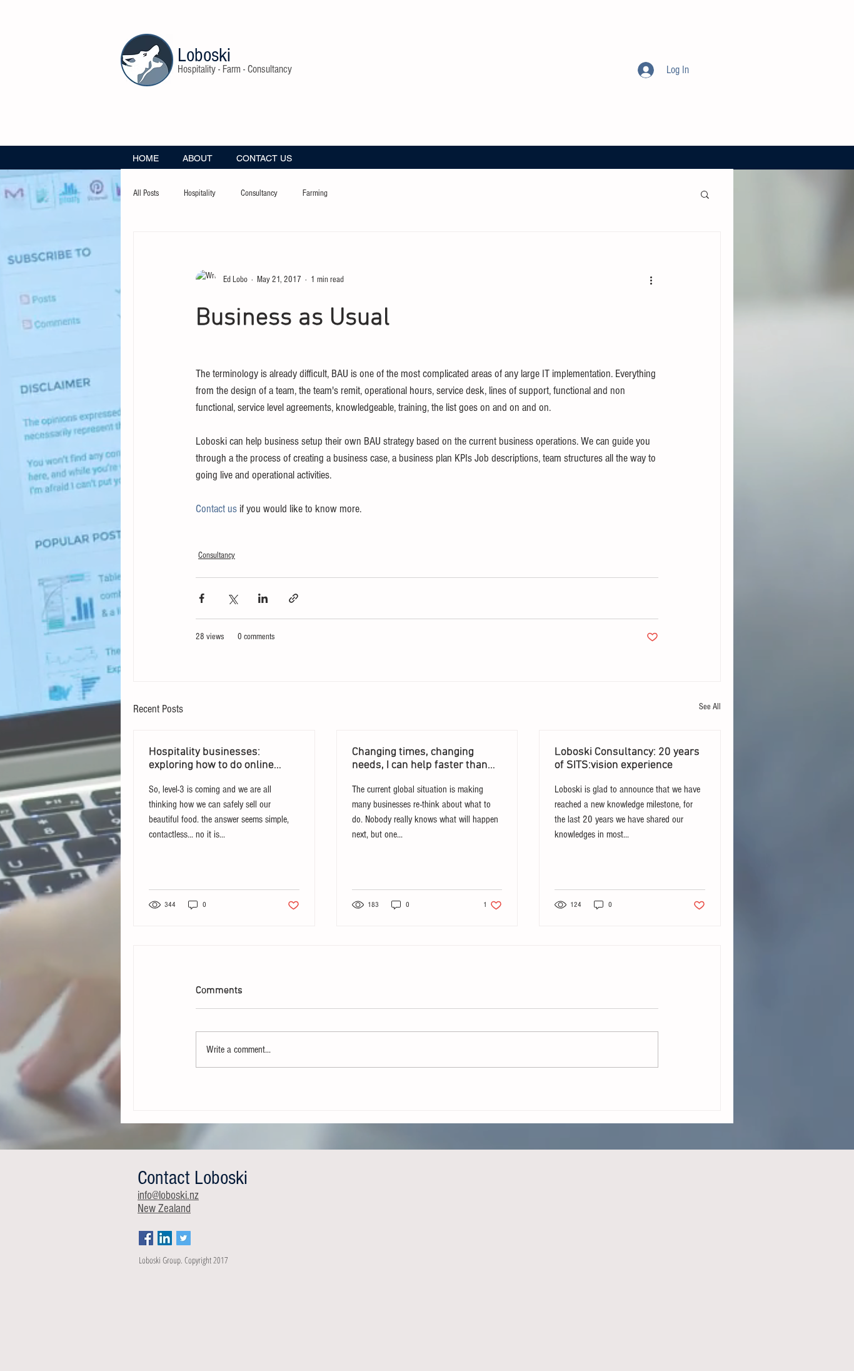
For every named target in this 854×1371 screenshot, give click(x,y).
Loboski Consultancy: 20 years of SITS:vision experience (627, 759)
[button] (705, 194)
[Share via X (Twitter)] (232, 598)
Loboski (204, 55)
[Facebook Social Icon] (146, 1238)
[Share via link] (293, 598)
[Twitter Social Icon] (183, 1238)
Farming (315, 193)
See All (710, 707)
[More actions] (650, 279)
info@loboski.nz (168, 1195)
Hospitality (200, 193)
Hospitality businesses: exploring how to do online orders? (211, 759)
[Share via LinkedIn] (263, 598)
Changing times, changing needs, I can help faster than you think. (420, 759)
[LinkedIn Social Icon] (165, 1238)
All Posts (146, 193)
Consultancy (259, 193)
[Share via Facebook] (202, 598)
